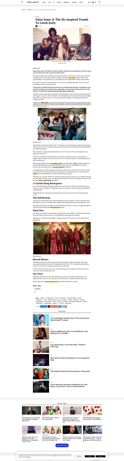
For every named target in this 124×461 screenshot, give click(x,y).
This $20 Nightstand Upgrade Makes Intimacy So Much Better (92, 418)
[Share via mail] (66, 306)
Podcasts (74, 2)
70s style (56, 297)
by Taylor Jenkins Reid (61, 91)
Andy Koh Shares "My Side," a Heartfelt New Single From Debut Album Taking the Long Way (71, 420)
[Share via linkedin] (60, 306)
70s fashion (42, 297)
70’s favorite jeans (55, 207)
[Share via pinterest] (54, 306)
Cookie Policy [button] (54, 455)
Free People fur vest (51, 281)
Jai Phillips (40, 26)
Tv (53, 2)
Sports (81, 2)
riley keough (59, 301)
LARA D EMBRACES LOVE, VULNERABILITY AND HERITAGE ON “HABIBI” (69, 332)
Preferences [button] (28, 457)
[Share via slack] (63, 306)
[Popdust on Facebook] (88, 2)
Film (49, 2)
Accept (100, 456)
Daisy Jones (44, 102)
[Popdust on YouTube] (93, 2)
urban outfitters (68, 303)
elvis (59, 299)
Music (44, 2)
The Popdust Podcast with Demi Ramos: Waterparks (70, 371)
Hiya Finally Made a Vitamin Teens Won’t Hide (50, 418)
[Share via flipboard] (57, 306)
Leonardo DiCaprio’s (59, 167)
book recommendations (71, 297)
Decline (89, 456)
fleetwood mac (76, 299)
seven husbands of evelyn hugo (75, 301)
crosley (45, 299)
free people (82, 299)
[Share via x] (49, 306)
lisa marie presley (48, 301)
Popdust (24, 9)
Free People (72, 77)
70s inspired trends (49, 297)
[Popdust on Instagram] (95, 2)
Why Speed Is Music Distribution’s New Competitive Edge (70, 359)
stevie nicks (85, 301)
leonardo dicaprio (39, 301)
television (54, 303)
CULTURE (59, 2)
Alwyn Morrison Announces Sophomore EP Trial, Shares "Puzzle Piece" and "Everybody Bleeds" (69, 385)
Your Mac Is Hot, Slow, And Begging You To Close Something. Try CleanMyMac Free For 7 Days (30, 439)
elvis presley (64, 299)
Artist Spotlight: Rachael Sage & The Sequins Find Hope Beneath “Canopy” (69, 319)
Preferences (79, 456)
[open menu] (22, 2)
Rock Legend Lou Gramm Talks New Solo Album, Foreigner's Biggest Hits (31, 419)
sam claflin (65, 301)
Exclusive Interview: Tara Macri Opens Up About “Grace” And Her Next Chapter (72, 438)
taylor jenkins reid (47, 303)
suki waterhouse (39, 303)
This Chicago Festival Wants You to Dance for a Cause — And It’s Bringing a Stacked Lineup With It (92, 439)
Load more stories (62, 445)
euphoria (69, 299)
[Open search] (99, 2)
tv (58, 303)
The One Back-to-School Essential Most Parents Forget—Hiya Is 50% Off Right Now (51, 438)
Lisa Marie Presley (56, 163)
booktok (79, 297)
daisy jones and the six (52, 299)
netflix (54, 301)
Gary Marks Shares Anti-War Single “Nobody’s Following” (68, 346)
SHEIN (34, 173)
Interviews (66, 2)
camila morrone (39, 299)
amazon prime (62, 297)
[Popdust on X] (91, 2)
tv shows (62, 303)
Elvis (75, 163)
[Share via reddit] (52, 306)
